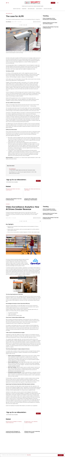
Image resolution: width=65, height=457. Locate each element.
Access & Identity (39, 8)
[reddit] (24, 221)
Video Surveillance (31, 8)
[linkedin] (21, 221)
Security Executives (16, 8)
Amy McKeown (8, 21)
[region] (32, 455)
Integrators (24, 8)
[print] (40, 221)
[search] (8, 2)
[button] (6, 2)
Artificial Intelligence (48, 8)
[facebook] (20, 221)
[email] (26, 221)
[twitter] (23, 221)
